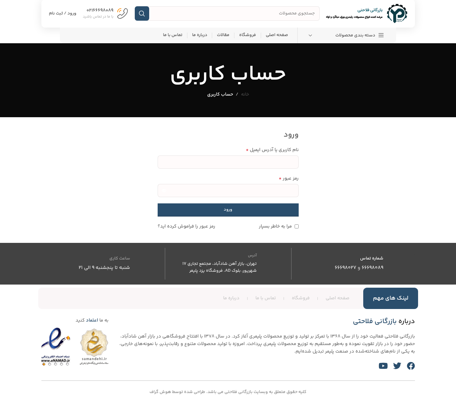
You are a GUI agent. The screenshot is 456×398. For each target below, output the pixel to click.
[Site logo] (366, 13)
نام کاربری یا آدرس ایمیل (272, 150)
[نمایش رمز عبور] (164, 190)
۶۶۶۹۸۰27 (345, 268)
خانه (245, 94)
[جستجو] (142, 13)
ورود (228, 210)
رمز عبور (289, 178)
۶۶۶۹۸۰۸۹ (372, 268)
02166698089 (99, 10)
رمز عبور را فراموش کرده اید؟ (186, 226)
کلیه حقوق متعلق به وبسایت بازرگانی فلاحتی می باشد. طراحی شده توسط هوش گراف (228, 392)
